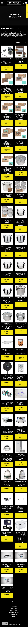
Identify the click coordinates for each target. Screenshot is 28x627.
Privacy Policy (14, 606)
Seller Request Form (14, 612)
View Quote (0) (27, 11)
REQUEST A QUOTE (7, 68)
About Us (14, 616)
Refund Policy (14, 608)
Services (14, 604)
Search (14, 602)
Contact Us (14, 614)
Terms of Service (14, 610)
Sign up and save (14, 621)
